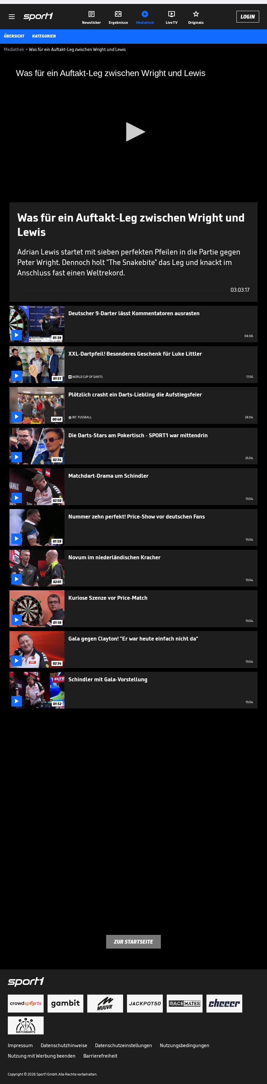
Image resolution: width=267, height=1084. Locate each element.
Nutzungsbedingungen (184, 1045)
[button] (133, 131)
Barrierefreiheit (100, 1056)
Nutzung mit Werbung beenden (42, 1056)
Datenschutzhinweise (64, 1045)
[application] (133, 132)
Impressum (20, 1045)
